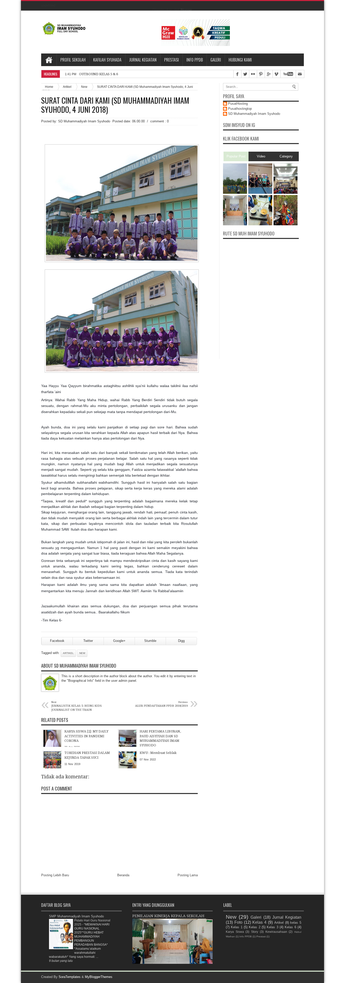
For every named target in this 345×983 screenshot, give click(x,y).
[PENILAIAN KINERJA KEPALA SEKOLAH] (235, 224)
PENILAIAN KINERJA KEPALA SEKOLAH (168, 916)
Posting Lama (188, 875)
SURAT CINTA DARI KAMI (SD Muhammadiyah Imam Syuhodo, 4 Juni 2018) (115, 105)
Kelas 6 (290, 927)
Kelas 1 (236, 927)
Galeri (215, 60)
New (84, 86)
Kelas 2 (254, 927)
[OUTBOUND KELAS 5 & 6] (235, 193)
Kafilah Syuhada (107, 60)
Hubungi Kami (240, 60)
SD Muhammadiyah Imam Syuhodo (254, 114)
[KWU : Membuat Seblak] (260, 224)
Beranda (123, 875)
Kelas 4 (259, 922)
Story (254, 931)
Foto (238, 922)
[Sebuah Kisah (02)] (286, 193)
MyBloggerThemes (98, 977)
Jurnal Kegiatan (143, 60)
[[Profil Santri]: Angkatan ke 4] (286, 224)
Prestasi (171, 60)
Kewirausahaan (276, 931)
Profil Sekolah (73, 60)
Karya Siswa (235, 931)
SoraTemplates (70, 977)
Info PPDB (194, 60)
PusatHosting (238, 103)
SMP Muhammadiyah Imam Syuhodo (76, 916)
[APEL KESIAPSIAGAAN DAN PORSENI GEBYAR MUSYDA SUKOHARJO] (260, 193)
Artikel (67, 86)
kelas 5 (295, 922)
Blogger (186, 10)
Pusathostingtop (240, 109)
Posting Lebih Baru (55, 875)
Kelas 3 (272, 927)
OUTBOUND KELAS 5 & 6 (98, 74)
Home (48, 59)
